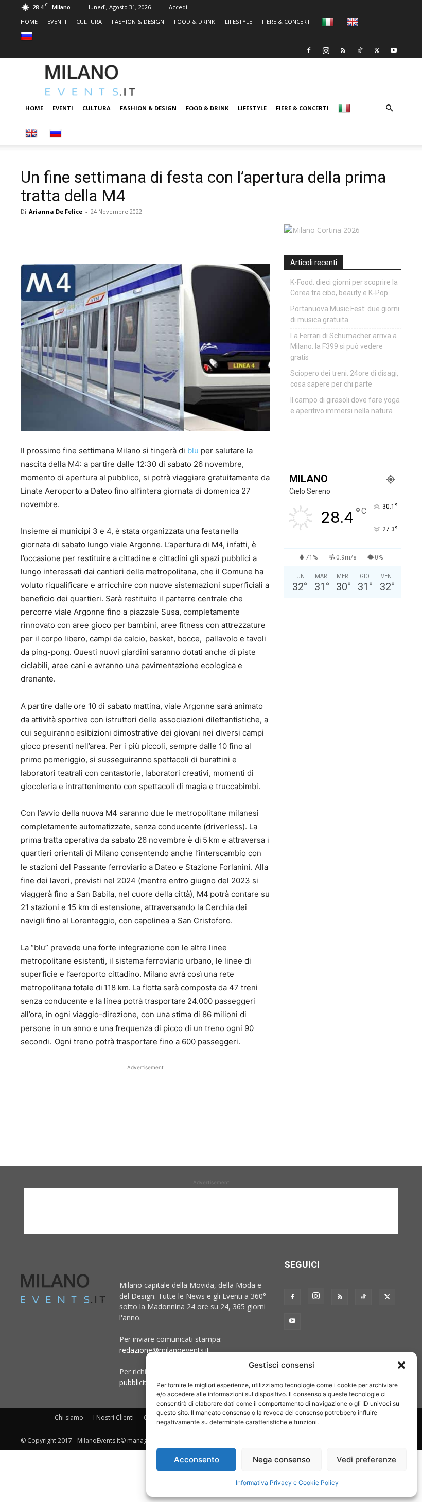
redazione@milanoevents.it (164, 1350)
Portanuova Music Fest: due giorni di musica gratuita (344, 314)
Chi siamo (69, 1417)
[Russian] (28, 35)
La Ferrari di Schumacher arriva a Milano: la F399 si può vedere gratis (343, 346)
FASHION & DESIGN (138, 21)
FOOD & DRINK (194, 21)
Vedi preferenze (366, 1459)
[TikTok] (359, 50)
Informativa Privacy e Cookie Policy (287, 1483)
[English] (353, 21)
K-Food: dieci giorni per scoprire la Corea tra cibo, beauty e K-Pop (344, 287)
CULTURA (89, 21)
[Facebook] (308, 50)
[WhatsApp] (78, 234)
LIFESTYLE (238, 21)
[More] (150, 234)
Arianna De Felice (55, 211)
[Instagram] (325, 50)
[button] (401, 1365)
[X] (376, 50)
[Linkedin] (102, 234)
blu (193, 451)
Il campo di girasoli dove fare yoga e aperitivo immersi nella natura (345, 405)
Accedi (178, 7)
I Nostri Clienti (113, 1417)
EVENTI (56, 21)
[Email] (125, 234)
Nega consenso (281, 1459)
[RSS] (342, 50)
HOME (29, 21)
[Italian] (329, 21)
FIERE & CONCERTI (287, 21)
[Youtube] (393, 50)
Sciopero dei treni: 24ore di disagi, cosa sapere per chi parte (344, 378)
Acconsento (196, 1459)
